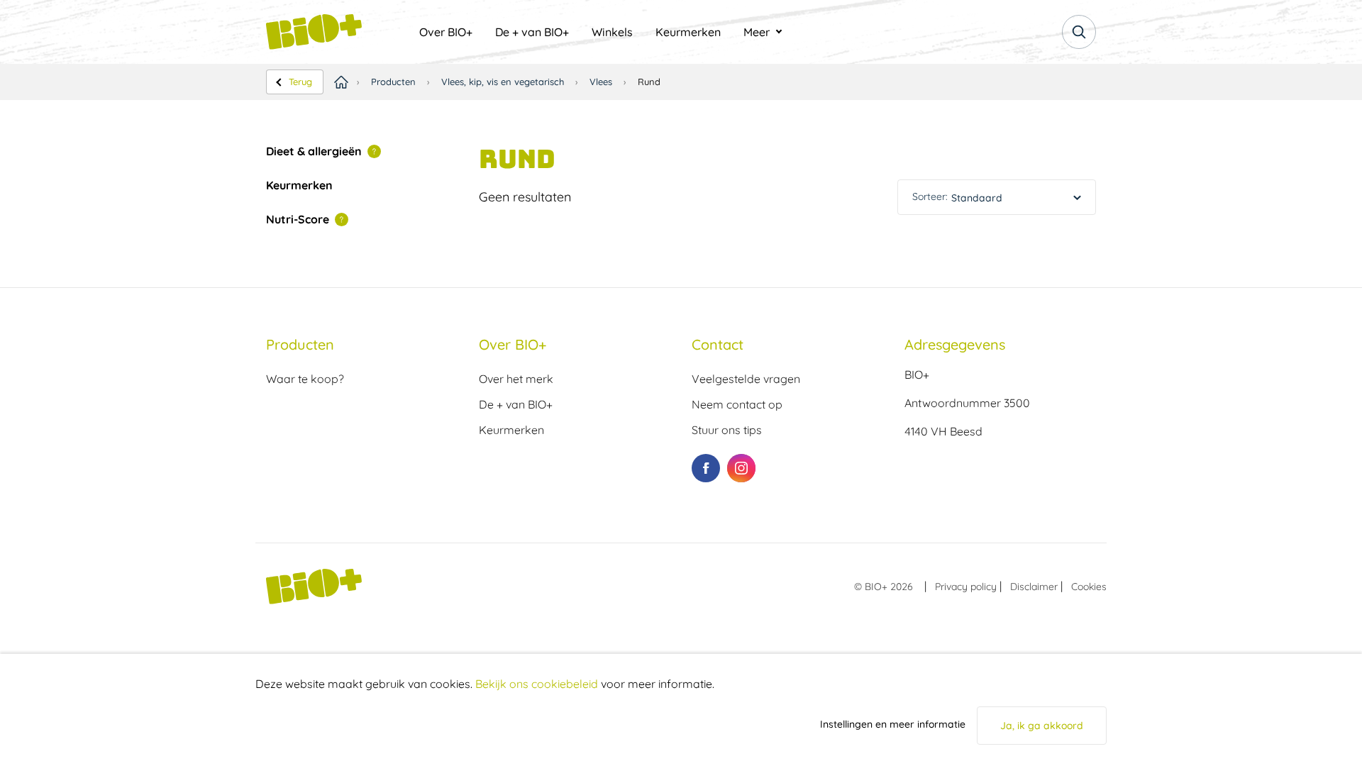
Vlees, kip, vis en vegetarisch (502, 81)
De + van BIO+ (532, 32)
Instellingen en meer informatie (892, 724)
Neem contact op (737, 404)
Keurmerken (688, 32)
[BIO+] (337, 32)
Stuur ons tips (727, 430)
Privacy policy (966, 586)
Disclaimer (1034, 586)
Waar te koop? (305, 379)
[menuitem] (446, 31)
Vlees (600, 81)
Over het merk (516, 379)
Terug (300, 81)
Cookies (1089, 586)
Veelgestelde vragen (746, 379)
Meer (756, 32)
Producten (393, 81)
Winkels (612, 32)
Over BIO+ (445, 32)
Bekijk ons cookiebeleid (536, 684)
